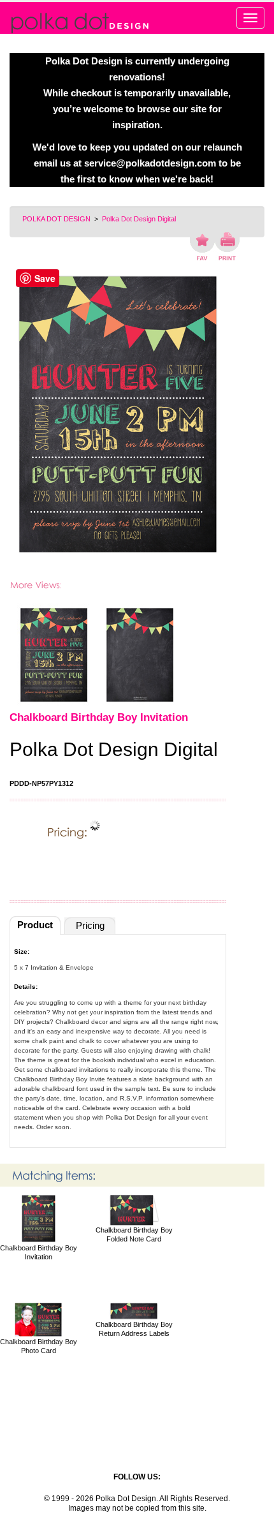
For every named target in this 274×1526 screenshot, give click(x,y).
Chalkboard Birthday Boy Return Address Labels (134, 1329)
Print (227, 246)
